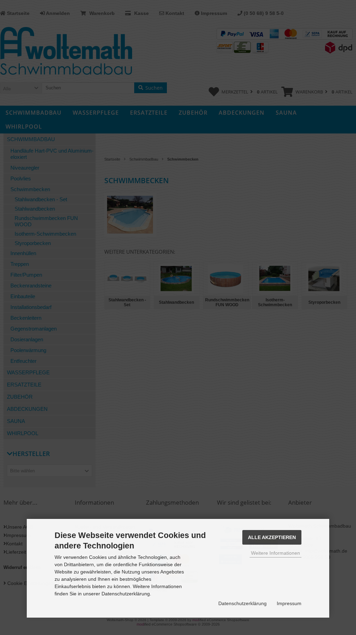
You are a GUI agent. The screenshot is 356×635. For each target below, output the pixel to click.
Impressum (289, 603)
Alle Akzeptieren (272, 537)
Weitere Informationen (275, 553)
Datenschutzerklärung (242, 603)
